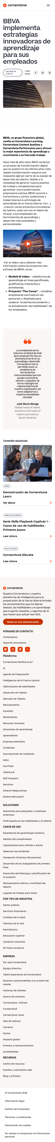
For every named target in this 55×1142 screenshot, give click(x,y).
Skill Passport (10, 778)
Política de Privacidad (17, 1109)
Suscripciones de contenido (18, 754)
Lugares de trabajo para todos (20, 893)
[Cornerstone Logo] (15, 5)
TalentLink (8, 772)
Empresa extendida (14, 741)
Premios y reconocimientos (18, 1045)
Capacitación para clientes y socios (23, 845)
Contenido (9, 747)
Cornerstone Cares (13, 1015)
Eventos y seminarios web (17, 1070)
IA (4, 668)
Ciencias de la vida (13, 923)
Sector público (11, 905)
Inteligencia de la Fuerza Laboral (21, 680)
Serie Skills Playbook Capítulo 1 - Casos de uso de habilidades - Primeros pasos (27, 516)
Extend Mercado (12, 796)
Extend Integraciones (15, 790)
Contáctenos (10, 637)
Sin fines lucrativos (13, 948)
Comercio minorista (14, 942)
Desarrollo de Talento (15, 692)
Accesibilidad (10, 1051)
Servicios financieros (14, 911)
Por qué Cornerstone (14, 962)
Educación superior (14, 935)
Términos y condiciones (18, 1117)
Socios (6, 1033)
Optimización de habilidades (19, 686)
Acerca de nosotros (14, 996)
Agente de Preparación (16, 674)
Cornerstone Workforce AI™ (18, 662)
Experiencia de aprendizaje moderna (23, 833)
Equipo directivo (12, 968)
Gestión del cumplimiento (17, 839)
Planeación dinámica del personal (22, 857)
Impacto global (11, 1039)
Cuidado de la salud (14, 917)
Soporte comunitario (14, 642)
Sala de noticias (12, 1021)
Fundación (9, 1009)
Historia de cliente (11, 72)
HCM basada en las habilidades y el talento (27, 821)
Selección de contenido (16, 851)
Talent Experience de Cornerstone (22, 974)
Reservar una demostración (23, 622)
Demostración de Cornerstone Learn (26, 444)
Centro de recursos (14, 1063)
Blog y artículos (11, 1076)
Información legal (14, 1101)
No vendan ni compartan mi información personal (27, 1135)
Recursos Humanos (14, 723)
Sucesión (8, 711)
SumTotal (8, 766)
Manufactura (10, 929)
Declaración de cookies (18, 1125)
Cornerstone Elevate (16, 546)
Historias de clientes (14, 990)
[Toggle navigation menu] (47, 5)
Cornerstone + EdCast (15, 1002)
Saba (6, 760)
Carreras (8, 1027)
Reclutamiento (11, 705)
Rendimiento (10, 717)
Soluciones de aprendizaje (18, 729)
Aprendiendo (10, 735)
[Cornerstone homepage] (27, 588)
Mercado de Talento (14, 698)
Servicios (8, 784)
